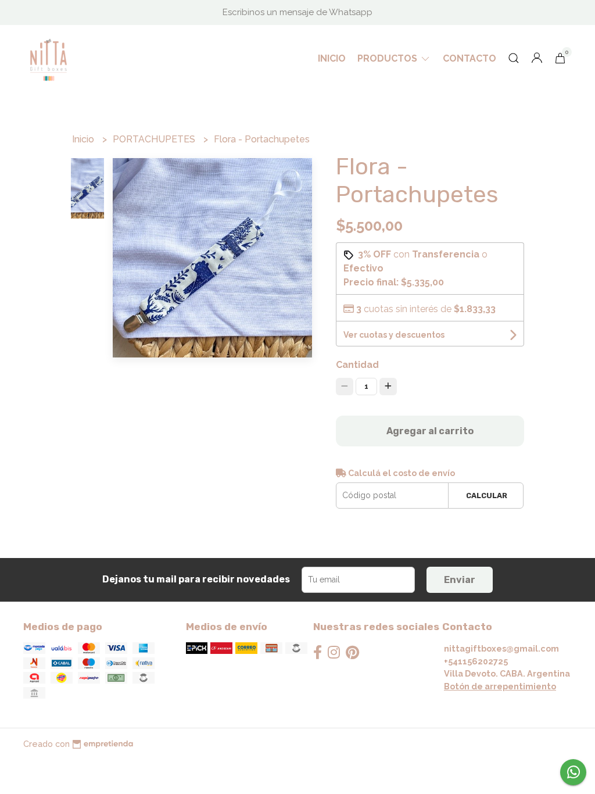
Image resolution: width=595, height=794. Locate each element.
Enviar (459, 579)
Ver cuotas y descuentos (394, 334)
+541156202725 (476, 661)
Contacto (469, 58)
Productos (388, 58)
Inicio (332, 58)
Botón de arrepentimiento (500, 686)
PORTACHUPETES (155, 139)
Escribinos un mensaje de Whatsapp (297, 12)
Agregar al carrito (430, 431)
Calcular (486, 495)
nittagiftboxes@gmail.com (501, 648)
